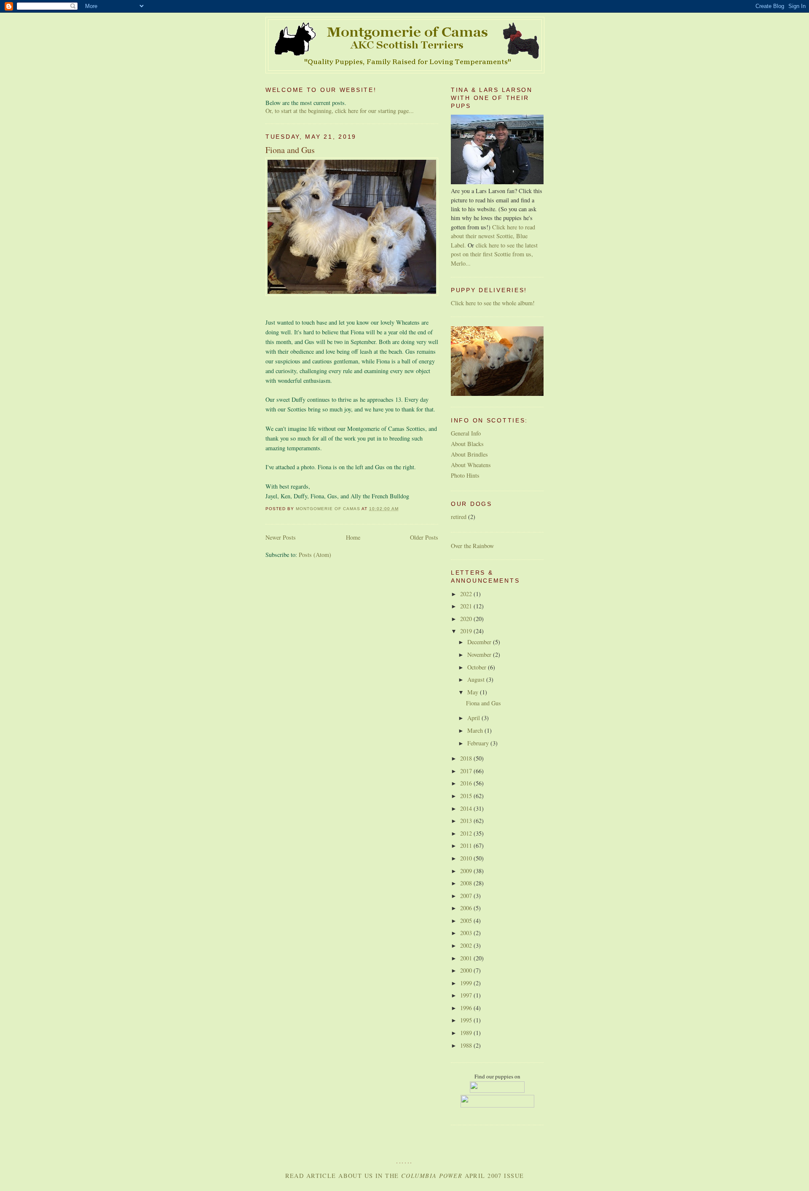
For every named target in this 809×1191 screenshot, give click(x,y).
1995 (467, 1020)
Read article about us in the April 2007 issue (404, 1176)
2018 (467, 758)
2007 (467, 896)
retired (458, 517)
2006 (467, 908)
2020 (467, 619)
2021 (467, 606)
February (478, 743)
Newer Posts (280, 537)
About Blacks (467, 444)
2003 (467, 933)
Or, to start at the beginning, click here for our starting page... (339, 111)
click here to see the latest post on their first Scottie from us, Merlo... (494, 254)
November (480, 655)
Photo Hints (465, 475)
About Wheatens (471, 465)
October (477, 667)
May (473, 692)
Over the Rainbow (472, 546)
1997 (467, 995)
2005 (467, 921)
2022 (467, 594)
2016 (467, 783)
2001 (467, 958)
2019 (467, 631)
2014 (467, 808)
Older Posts (424, 537)
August (476, 679)
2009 (467, 871)
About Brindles (469, 454)
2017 (467, 771)
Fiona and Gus (290, 150)
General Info (466, 433)
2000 (467, 970)
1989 (467, 1033)
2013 (467, 821)
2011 (467, 845)
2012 (467, 833)
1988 (467, 1045)
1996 (467, 1008)
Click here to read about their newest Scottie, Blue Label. (493, 236)
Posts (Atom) (315, 555)
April (474, 718)
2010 (467, 858)
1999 (467, 983)
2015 (467, 796)
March (476, 730)
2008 (467, 883)
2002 (467, 945)
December (480, 642)
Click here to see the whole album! (493, 303)
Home (353, 537)
